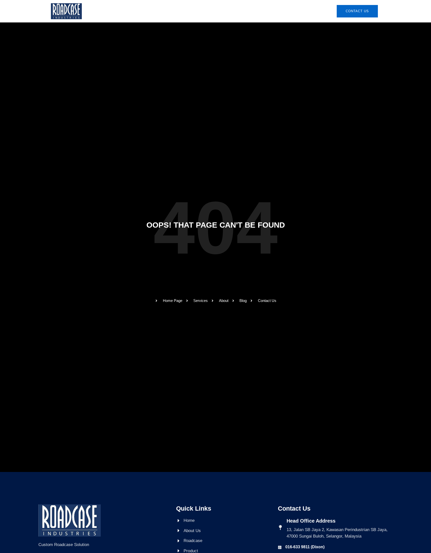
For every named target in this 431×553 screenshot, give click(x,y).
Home (143, 11)
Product (223, 11)
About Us (167, 11)
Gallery (249, 11)
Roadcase (196, 11)
